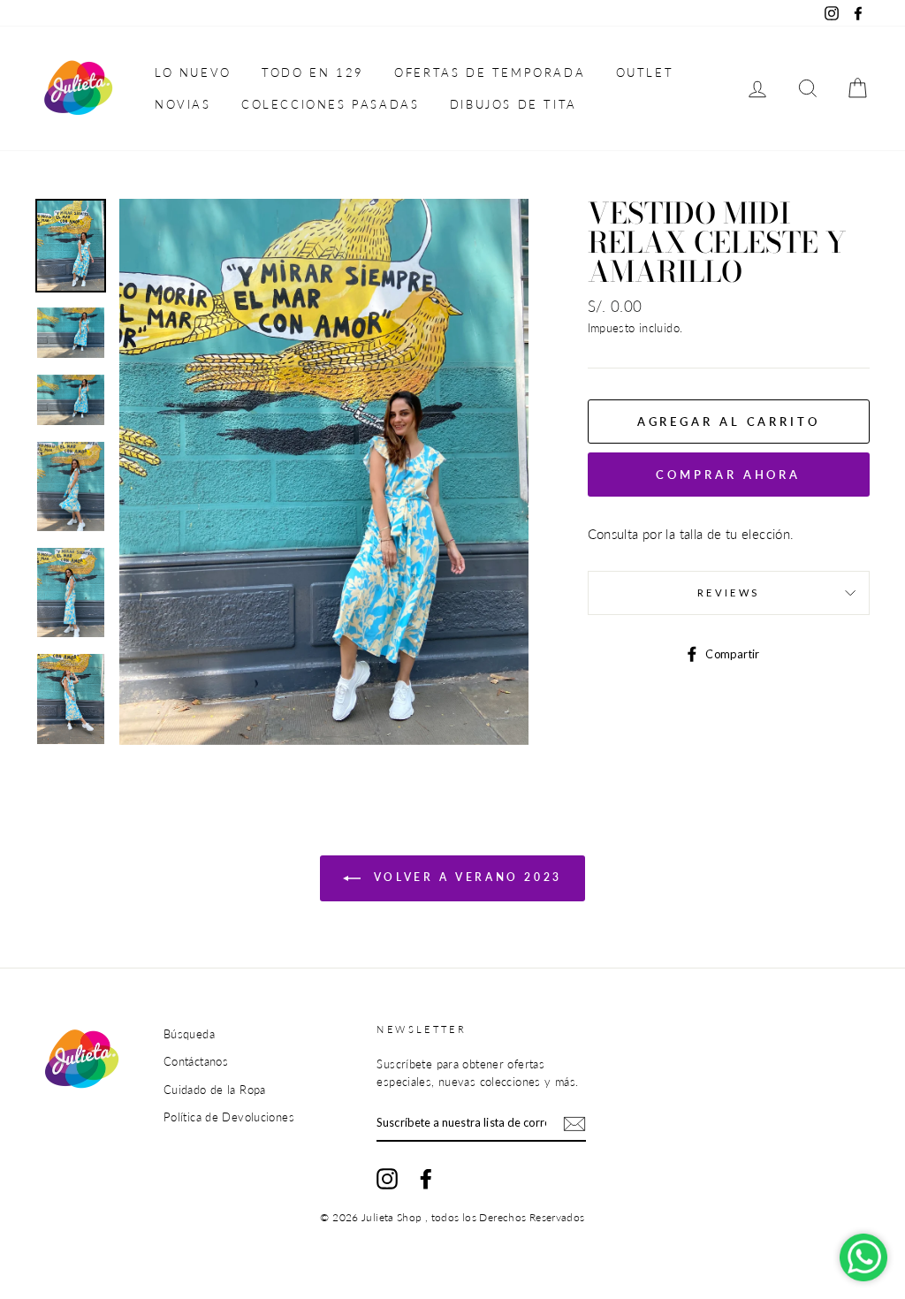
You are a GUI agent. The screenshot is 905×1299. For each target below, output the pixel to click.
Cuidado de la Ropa (215, 1089)
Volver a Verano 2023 (465, 877)
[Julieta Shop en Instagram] (387, 1178)
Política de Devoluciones (229, 1117)
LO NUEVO (193, 72)
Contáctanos (196, 1061)
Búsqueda (189, 1034)
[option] (324, 471)
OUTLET (645, 72)
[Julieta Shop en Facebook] (426, 1178)
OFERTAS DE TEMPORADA (489, 72)
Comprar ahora (728, 474)
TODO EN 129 (313, 72)
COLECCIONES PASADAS (330, 104)
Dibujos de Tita (513, 104)
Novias (183, 104)
